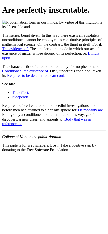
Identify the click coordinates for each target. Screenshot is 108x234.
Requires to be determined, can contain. (38, 75)
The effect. (20, 92)
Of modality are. (91, 110)
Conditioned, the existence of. (25, 71)
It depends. (20, 97)
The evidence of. (15, 49)
